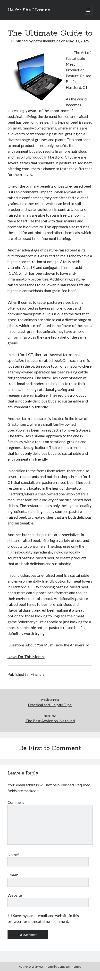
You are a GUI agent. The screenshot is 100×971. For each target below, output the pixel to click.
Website (15, 895)
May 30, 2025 (77, 40)
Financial (38, 674)
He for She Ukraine (29, 10)
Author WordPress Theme (36, 966)
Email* (13, 874)
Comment (16, 802)
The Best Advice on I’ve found (50, 720)
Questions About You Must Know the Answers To (48, 645)
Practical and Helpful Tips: (50, 704)
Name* (13, 854)
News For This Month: (26, 656)
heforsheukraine (46, 40)
